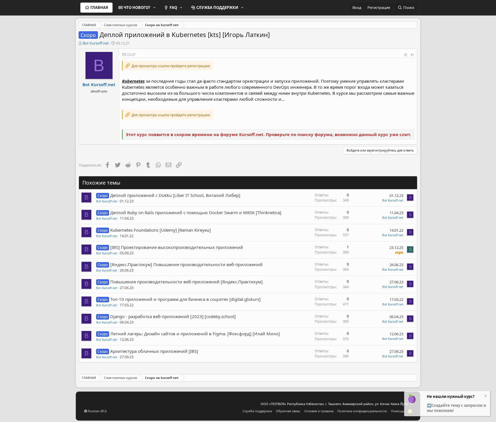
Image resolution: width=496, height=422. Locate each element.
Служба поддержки (257, 411)
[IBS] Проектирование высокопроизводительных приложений (176, 247)
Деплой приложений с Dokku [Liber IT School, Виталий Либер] (175, 195)
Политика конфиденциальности (362, 411)
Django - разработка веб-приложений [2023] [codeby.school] (173, 316)
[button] (154, 7)
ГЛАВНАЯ (99, 7)
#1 (412, 55)
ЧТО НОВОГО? (137, 7)
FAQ (173, 7)
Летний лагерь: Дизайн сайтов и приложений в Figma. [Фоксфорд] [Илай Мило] (195, 333)
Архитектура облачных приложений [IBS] (154, 351)
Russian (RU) (96, 411)
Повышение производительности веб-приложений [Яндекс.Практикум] (186, 281)
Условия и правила (319, 411)
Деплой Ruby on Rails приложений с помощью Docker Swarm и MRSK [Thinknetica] (195, 212)
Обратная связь (288, 411)
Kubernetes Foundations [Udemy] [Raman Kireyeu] (160, 230)
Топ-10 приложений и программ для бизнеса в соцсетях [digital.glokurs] (185, 299)
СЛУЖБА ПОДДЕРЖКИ (217, 7)
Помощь (397, 411)
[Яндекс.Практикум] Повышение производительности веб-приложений (186, 264)
